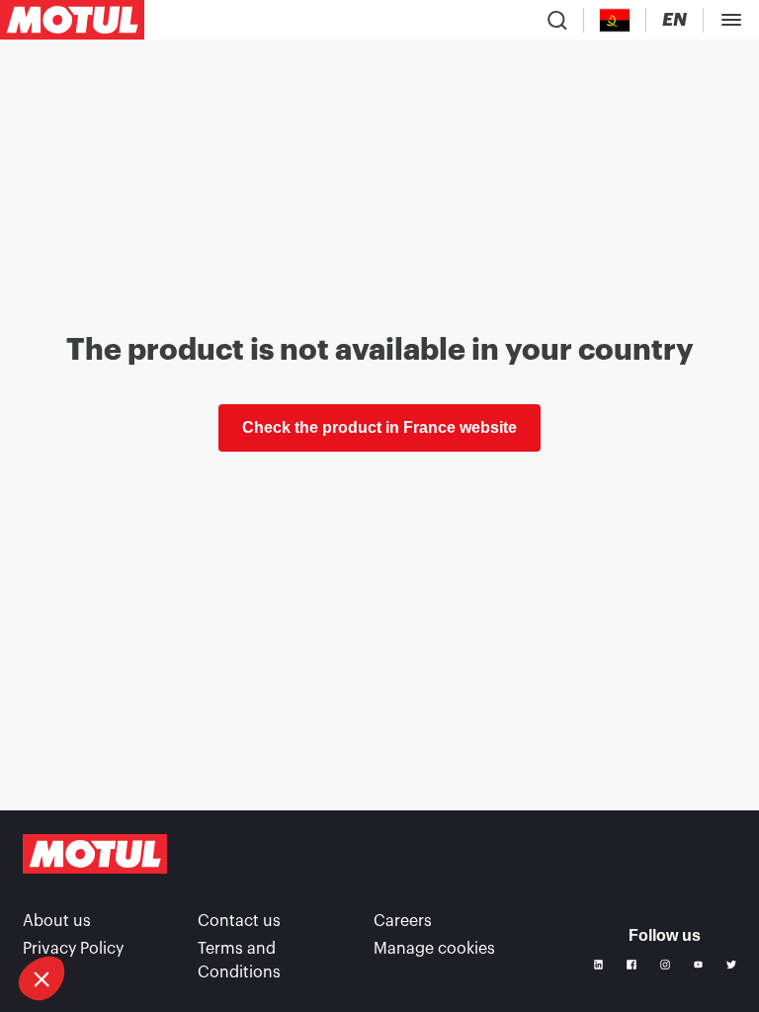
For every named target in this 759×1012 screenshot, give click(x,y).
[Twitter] (731, 965)
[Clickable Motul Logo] (72, 20)
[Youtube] (699, 965)
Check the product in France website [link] (379, 427)
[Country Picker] (615, 20)
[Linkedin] (599, 965)
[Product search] (557, 20)
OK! (260, 912)
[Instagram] (665, 965)
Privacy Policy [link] (73, 949)
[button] (41, 978)
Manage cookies (434, 949)
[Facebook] (631, 965)
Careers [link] (403, 921)
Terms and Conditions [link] (239, 960)
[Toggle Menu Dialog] (731, 20)
